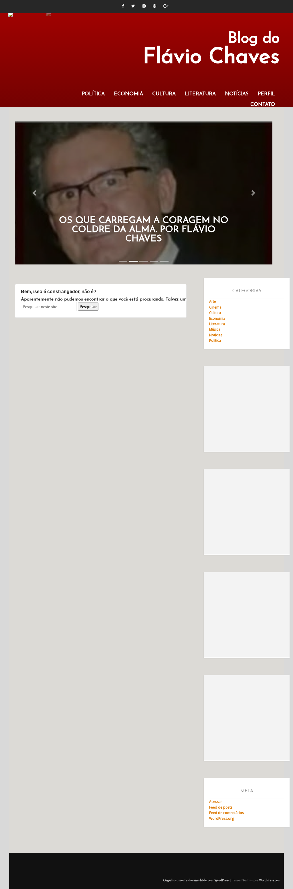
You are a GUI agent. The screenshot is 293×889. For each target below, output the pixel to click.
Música (214, 329)
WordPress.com (269, 880)
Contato (262, 104)
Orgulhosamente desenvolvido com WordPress (196, 880)
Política (93, 94)
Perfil (266, 94)
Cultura (164, 94)
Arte (212, 301)
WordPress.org (221, 818)
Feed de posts (220, 807)
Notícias (237, 94)
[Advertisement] (247, 409)
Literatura (200, 94)
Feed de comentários (226, 812)
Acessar (215, 801)
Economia (128, 94)
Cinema (215, 307)
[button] (34, 192)
